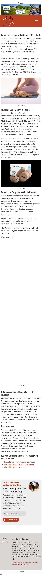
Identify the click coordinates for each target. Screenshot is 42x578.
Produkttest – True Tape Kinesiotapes (19, 462)
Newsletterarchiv (17, 562)
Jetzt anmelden (11, 519)
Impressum (27, 562)
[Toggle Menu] (36, 21)
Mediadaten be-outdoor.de (20, 564)
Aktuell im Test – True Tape (15, 467)
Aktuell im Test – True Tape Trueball (19, 464)
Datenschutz (35, 562)
